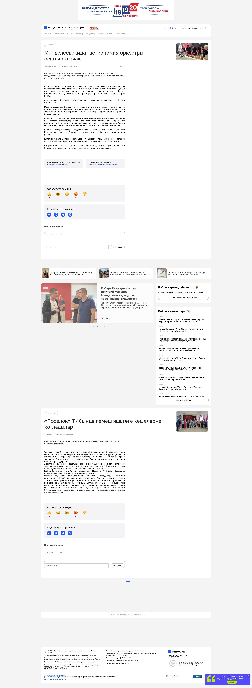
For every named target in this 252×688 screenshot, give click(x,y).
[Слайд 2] (93, 326)
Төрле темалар (138, 615)
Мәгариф (79, 34)
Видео (100, 34)
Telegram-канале (55, 164)
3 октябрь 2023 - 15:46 (50, 434)
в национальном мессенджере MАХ (103, 164)
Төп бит (47, 34)
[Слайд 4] (100, 326)
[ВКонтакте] (49, 215)
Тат (175, 28)
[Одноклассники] (56, 215)
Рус (165, 28)
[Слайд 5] (104, 326)
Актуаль (49, 45)
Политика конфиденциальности (55, 679)
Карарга (232, 682)
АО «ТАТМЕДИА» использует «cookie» (57, 676)
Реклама (109, 34)
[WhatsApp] (70, 215)
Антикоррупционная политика (54, 675)
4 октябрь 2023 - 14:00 (50, 66)
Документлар (123, 615)
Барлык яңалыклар (183, 400)
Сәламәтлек (59, 34)
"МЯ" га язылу (122, 34)
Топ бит (110, 615)
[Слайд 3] (97, 326)
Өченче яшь (51, 413)
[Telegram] (63, 215)
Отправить (117, 247)
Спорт (70, 34)
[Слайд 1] (90, 326)
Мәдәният (90, 34)
